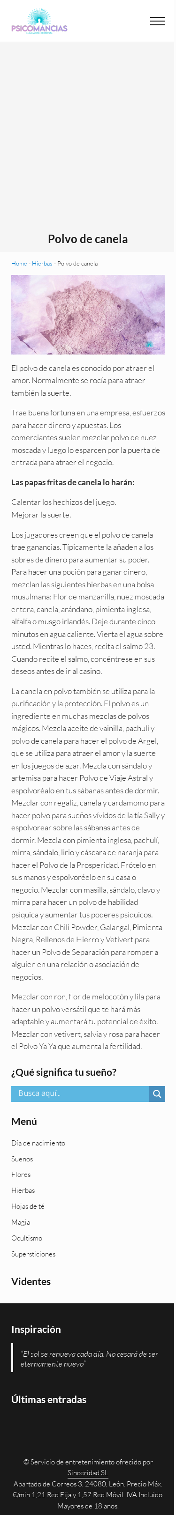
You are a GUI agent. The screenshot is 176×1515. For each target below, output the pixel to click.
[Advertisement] (88, 140)
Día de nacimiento (38, 1142)
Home (19, 263)
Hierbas (42, 263)
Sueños (22, 1158)
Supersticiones (33, 1253)
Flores (21, 1174)
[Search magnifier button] (157, 1094)
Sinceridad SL (88, 1472)
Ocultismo (26, 1238)
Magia (20, 1222)
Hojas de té (28, 1206)
